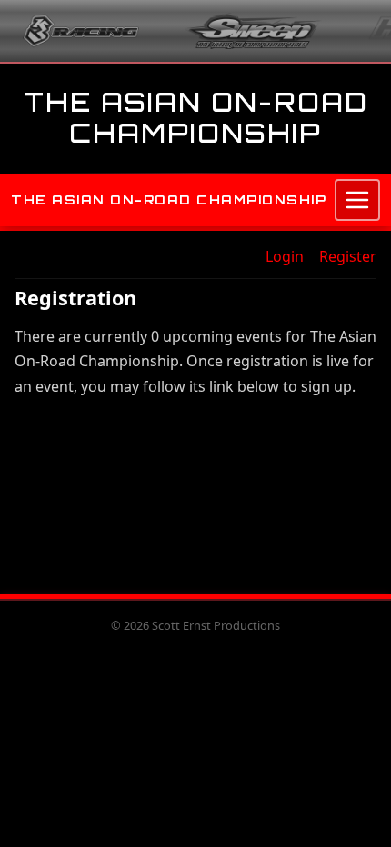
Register (347, 256)
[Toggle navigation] (357, 200)
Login (285, 256)
